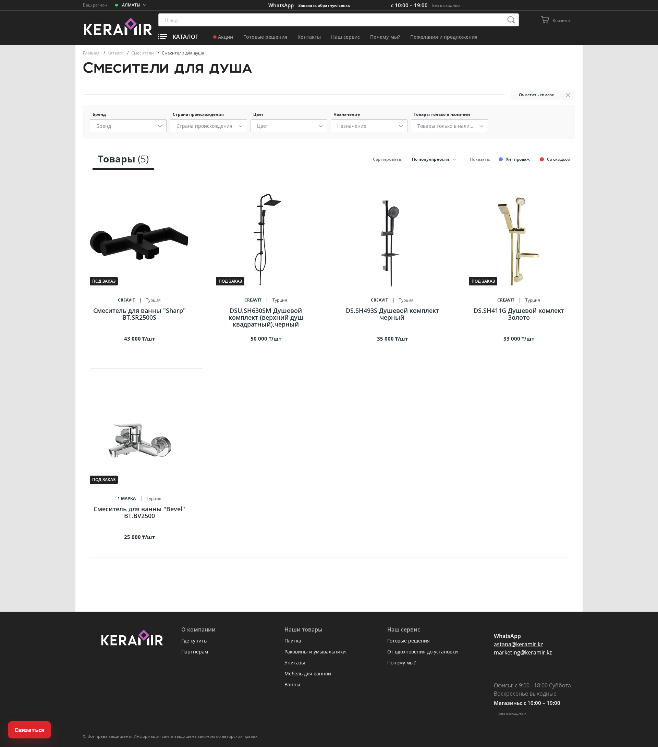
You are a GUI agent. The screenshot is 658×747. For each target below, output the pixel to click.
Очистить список (536, 95)
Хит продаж (518, 159)
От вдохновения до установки (422, 651)
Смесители (143, 53)
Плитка (292, 640)
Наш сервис (345, 37)
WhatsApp (281, 5)
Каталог (116, 53)
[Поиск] (511, 19)
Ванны (292, 684)
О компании (198, 629)
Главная (92, 53)
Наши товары (303, 629)
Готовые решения (265, 37)
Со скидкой (558, 159)
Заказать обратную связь (324, 5)
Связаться (29, 730)
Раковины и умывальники (315, 651)
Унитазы (294, 662)
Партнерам (194, 651)
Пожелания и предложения (443, 37)
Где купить (194, 640)
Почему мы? (385, 37)
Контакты (309, 37)
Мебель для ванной (307, 673)
